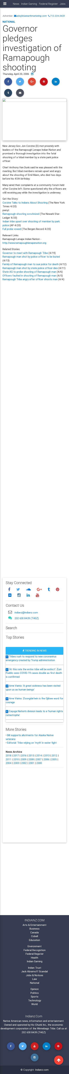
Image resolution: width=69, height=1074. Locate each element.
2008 (31, 759)
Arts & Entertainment (34, 925)
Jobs (62, 3)
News (16, 3)
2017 (16, 755)
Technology (34, 1000)
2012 (54, 755)
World (34, 1004)
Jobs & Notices (34, 975)
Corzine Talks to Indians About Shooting (25, 202)
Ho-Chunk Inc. (39, 1024)
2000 (39, 763)
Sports (34, 996)
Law (34, 979)
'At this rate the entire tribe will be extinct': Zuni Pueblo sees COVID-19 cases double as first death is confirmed (34, 673)
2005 (54, 759)
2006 (46, 759)
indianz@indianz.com (26, 612)
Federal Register (48, 3)
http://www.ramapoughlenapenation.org (24, 242)
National (9, 21)
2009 (23, 759)
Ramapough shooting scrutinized (21, 213)
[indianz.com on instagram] (19, 595)
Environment (35, 946)
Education (34, 940)
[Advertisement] (34, 427)
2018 (8, 755)
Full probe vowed (12, 229)
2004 (9, 763)
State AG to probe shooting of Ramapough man (30, 271)
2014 (39, 755)
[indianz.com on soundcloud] (29, 589)
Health (34, 957)
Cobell (34, 936)
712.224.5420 (57, 15)
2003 (16, 763)
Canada (34, 932)
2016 (23, 755)
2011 (8, 759)
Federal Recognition (35, 950)
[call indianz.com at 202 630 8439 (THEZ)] (10, 617)
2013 (47, 755)
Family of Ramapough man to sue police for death (31, 264)
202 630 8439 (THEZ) (27, 618)
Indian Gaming (29, 3)
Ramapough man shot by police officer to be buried (31, 256)
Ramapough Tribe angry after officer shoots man (30, 279)
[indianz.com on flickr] (10, 595)
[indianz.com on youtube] (37, 595)
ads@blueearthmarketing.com (31, 15)
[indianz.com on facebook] (10, 589)
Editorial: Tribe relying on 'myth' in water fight (32, 742)
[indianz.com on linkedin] (28, 595)
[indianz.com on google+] (40, 589)
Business (34, 928)
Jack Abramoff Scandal (34, 971)
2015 (31, 755)
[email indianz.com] (10, 612)
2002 (24, 763)
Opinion (34, 989)
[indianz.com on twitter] (18, 589)
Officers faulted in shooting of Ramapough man (30, 275)
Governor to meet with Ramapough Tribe (26, 253)
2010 (16, 759)
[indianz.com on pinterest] (57, 589)
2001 (31, 763)
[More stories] (32, 74)
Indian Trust (34, 967)
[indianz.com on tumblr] (49, 589)
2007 (39, 759)
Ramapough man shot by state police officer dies (30, 268)
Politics (34, 992)
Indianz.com (42, 1069)
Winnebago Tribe (46, 1028)
